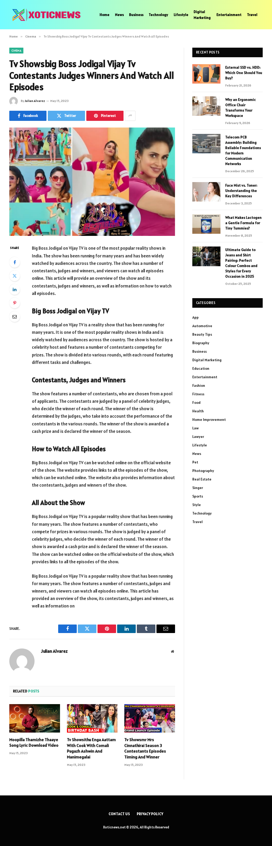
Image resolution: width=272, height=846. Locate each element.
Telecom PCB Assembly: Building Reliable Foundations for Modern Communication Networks (243, 150)
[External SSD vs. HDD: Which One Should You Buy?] (206, 74)
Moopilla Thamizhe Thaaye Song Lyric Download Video (33, 742)
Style (196, 504)
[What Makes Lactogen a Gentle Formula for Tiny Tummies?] (206, 224)
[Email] (14, 316)
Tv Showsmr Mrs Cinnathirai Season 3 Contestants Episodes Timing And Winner (145, 748)
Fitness (198, 394)
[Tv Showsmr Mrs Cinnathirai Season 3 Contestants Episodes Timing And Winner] (149, 718)
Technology (158, 14)
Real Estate (201, 479)
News (119, 14)
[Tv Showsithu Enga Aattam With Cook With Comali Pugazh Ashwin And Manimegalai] (92, 718)
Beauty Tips (202, 334)
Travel (252, 14)
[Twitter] (14, 275)
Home (104, 14)
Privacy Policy (150, 814)
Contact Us (119, 814)
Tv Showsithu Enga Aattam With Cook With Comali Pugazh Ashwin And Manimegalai (91, 748)
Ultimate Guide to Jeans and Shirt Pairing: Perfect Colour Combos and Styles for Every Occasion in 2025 (241, 263)
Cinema (16, 50)
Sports (197, 496)
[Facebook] (14, 262)
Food (196, 402)
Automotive (202, 325)
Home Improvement (209, 419)
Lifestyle (181, 14)
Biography (200, 342)
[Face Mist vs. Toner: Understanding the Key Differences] (206, 192)
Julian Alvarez (35, 101)
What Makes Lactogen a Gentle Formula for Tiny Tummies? (243, 223)
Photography (203, 470)
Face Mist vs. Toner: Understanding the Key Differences (241, 190)
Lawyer (198, 436)
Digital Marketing (202, 14)
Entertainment (228, 14)
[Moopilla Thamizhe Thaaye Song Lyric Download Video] (34, 718)
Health (198, 411)
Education (200, 368)
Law (195, 428)
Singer (197, 487)
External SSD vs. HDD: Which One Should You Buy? (243, 72)
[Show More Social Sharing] (130, 116)
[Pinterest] (14, 303)
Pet (195, 462)
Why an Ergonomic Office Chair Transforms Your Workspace (240, 107)
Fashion (198, 385)
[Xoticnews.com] (48, 14)
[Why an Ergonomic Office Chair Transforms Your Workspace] (206, 106)
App (195, 317)
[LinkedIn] (14, 289)
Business (136, 14)
